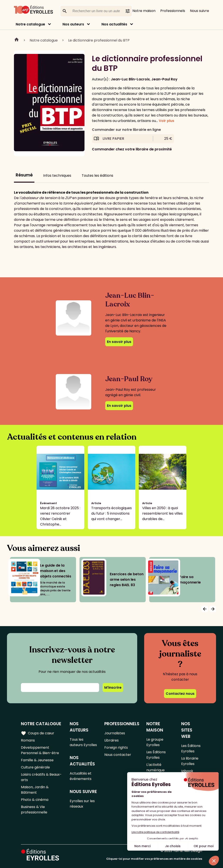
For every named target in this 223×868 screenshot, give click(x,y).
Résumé (24, 175)
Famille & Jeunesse (37, 760)
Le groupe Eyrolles (154, 742)
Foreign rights (116, 747)
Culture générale (35, 767)
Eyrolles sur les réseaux (82, 803)
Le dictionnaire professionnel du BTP (99, 40)
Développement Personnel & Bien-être (40, 750)
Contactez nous (180, 693)
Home (16, 40)
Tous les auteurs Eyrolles (83, 742)
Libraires (111, 740)
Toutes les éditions (97, 175)
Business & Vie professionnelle (34, 809)
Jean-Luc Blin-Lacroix (130, 79)
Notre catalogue (30, 24)
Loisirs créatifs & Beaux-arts (41, 777)
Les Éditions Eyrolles (156, 755)
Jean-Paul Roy (164, 79)
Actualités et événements (80, 776)
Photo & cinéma (34, 799)
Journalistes (114, 733)
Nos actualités (114, 24)
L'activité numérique (155, 767)
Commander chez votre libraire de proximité (132, 149)
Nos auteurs (73, 24)
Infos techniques (57, 175)
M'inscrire (113, 687)
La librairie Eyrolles (189, 761)
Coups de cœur (37, 733)
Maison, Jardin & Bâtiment (35, 790)
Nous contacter (117, 754)
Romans (28, 740)
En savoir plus (119, 341)
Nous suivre (199, 10)
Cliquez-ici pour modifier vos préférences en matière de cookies (154, 859)
